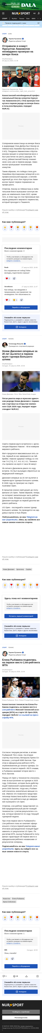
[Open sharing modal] (26, 976)
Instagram (22, 327)
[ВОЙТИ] (39, 13)
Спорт (4, 18)
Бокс (28, 18)
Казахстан (6, 898)
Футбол (14, 18)
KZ (34, 13)
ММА (33, 18)
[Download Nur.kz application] (21, 5)
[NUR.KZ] (21, 13)
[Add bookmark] (37, 976)
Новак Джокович (8, 569)
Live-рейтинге (8, 710)
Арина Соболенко (9, 902)
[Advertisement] (21, 126)
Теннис (21, 18)
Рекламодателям (21, 1017)
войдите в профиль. (14, 261)
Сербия (28, 569)
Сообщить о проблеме (21, 1012)
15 (5, 919)
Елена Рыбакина (18, 898)
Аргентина (20, 569)
